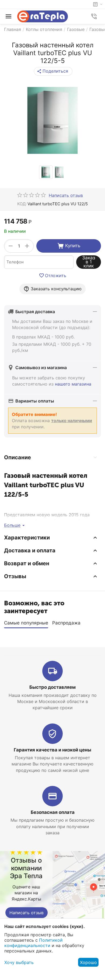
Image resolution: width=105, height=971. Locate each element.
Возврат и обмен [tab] (26, 563)
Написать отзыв (26, 912)
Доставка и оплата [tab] (29, 550)
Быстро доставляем (52, 687)
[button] (53, 71)
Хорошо (88, 962)
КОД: (22, 203)
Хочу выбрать (19, 962)
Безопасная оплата (53, 812)
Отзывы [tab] (15, 576)
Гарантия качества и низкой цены (52, 750)
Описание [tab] (17, 457)
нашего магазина (73, 384)
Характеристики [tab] (27, 537)
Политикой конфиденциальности (33, 942)
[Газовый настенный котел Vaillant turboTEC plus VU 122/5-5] (52, 120)
